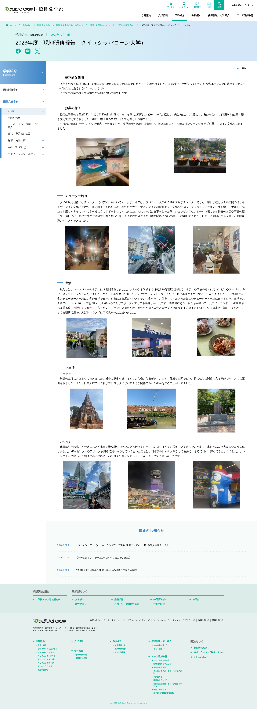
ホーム (13, 25)
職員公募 (216, 620)
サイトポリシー (114, 620)
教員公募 (202, 620)
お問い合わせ (96, 620)
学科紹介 (27, 25)
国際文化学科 (43, 25)
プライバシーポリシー (137, 620)
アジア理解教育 (159, 656)
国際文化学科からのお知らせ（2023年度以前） (112, 25)
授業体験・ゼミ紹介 (162, 641)
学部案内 (40, 641)
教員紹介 (117, 641)
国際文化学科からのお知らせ (69, 25)
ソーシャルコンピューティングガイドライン (172, 620)
